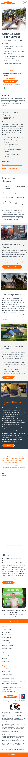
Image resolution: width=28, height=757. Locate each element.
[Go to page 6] (16, 545)
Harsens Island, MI (6, 100)
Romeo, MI (15, 100)
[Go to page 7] (17, 545)
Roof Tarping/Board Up (17, 217)
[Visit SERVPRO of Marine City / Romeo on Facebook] (17, 621)
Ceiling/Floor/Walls (18, 214)
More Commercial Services (12, 267)
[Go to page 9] (21, 545)
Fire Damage (6, 632)
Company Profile (6, 656)
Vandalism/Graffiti (7, 219)
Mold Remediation (7, 635)
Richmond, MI (13, 101)
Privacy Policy (6, 671)
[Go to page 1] (7, 545)
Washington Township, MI (8, 98)
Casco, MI (13, 103)
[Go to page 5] (14, 545)
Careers (4, 658)
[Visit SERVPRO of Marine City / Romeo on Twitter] (14, 621)
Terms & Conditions (7, 669)
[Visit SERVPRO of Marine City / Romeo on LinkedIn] (10, 621)
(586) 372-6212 (9, 81)
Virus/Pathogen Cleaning (13, 212)
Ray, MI (19, 103)
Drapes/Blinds (19, 216)
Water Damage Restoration (12, 165)
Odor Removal (6, 217)
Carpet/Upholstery (7, 214)
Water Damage (6, 629)
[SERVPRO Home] (8, 3)
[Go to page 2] (9, 545)
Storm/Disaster (6, 637)
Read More (8, 582)
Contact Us (5, 661)
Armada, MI (22, 100)
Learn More (8, 377)
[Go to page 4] (12, 545)
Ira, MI (8, 103)
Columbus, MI (4, 101)
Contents (15, 219)
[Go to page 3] (10, 545)
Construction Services (10, 168)
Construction (5, 640)
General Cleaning (7, 648)
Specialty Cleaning (7, 645)
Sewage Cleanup (7, 210)
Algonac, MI (21, 101)
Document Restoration (8, 216)
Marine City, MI (20, 98)
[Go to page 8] (19, 545)
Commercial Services (8, 643)
